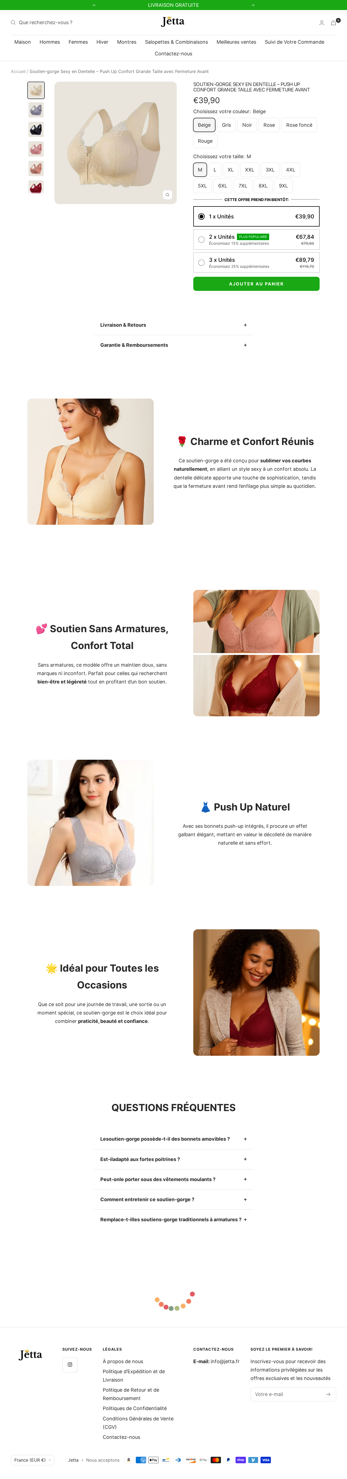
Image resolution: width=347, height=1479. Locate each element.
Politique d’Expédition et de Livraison (134, 1376)
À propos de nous (123, 1361)
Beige (204, 125)
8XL (263, 186)
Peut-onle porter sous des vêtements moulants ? (158, 1179)
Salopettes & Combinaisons (176, 42)
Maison (22, 42)
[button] (256, 216)
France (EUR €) (30, 1460)
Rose (269, 125)
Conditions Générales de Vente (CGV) (138, 1423)
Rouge (205, 141)
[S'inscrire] (328, 1394)
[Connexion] (321, 22)
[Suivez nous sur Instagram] (69, 1364)
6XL (222, 186)
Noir (247, 125)
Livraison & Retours (123, 325)
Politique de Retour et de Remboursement (131, 1394)
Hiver (102, 42)
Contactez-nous (173, 53)
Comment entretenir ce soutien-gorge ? (147, 1199)
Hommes (50, 42)
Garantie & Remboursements (134, 345)
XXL (249, 170)
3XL (270, 170)
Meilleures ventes (236, 42)
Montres (126, 42)
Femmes (78, 42)
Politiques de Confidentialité (135, 1408)
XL (231, 170)
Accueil (18, 71)
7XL (243, 186)
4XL (290, 170)
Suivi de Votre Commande (294, 42)
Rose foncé (299, 125)
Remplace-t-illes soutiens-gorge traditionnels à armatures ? (171, 1219)
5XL (202, 186)
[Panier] (333, 22)
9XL (283, 186)
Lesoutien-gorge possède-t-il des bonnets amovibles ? (165, 1139)
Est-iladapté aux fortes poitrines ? (140, 1159)
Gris (226, 125)
